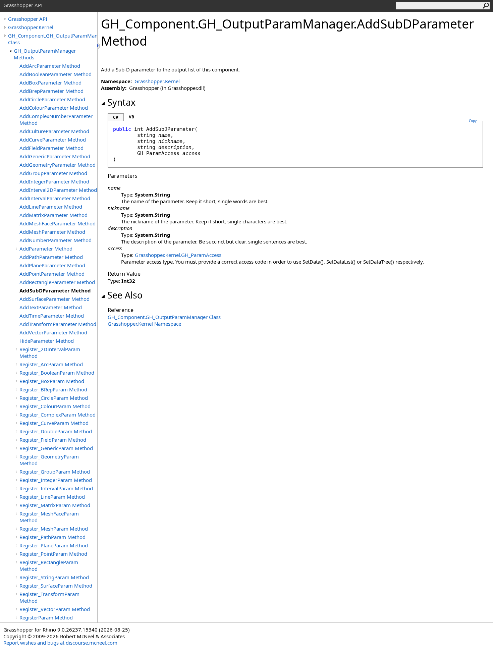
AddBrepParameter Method (51, 91)
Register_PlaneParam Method (53, 545)
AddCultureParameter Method (54, 131)
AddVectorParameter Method (53, 332)
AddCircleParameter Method (52, 99)
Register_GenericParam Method (56, 448)
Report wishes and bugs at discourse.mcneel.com (60, 642)
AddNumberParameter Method (55, 240)
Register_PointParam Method (53, 553)
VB (131, 117)
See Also (125, 295)
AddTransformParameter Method (57, 324)
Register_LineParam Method (52, 496)
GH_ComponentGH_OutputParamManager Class (164, 317)
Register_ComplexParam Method (57, 414)
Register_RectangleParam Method (48, 565)
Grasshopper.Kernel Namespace (144, 323)
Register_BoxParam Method (51, 381)
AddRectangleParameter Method (57, 282)
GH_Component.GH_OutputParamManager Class (52, 39)
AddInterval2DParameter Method (58, 189)
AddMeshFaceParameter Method (57, 223)
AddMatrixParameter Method (53, 215)
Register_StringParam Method (54, 577)
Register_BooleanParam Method (56, 372)
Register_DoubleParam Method (55, 431)
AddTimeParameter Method (51, 315)
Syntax (121, 102)
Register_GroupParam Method (54, 471)
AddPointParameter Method (52, 273)
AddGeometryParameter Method (57, 164)
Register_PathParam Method (52, 537)
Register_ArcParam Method (51, 364)
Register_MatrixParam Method (54, 505)
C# (115, 117)
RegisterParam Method (46, 617)
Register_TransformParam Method (49, 597)
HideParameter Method (46, 340)
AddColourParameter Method (53, 107)
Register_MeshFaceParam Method (49, 517)
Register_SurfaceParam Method (55, 585)
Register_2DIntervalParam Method (49, 352)
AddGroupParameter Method (53, 173)
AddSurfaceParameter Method (54, 298)
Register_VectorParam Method (54, 609)
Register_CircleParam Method (53, 397)
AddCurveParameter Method (52, 139)
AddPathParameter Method (51, 257)
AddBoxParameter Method (50, 82)
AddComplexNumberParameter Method (56, 119)
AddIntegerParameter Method (54, 181)
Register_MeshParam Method (53, 528)
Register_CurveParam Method (54, 423)
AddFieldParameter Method (51, 148)
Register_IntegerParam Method (55, 480)
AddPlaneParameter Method (52, 265)
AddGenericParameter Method (54, 156)
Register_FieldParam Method (52, 439)
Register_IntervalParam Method (56, 488)
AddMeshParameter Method (52, 231)
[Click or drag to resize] (99, 46)
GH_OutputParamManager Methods (45, 54)
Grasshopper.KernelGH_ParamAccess (178, 255)
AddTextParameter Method (50, 307)
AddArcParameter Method (49, 65)
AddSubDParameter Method (55, 290)
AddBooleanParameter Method (55, 74)
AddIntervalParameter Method (54, 198)
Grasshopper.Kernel (30, 27)
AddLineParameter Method (50, 206)
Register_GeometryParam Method (49, 460)
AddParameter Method (45, 248)
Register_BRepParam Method (53, 389)
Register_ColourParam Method (55, 406)
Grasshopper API (27, 18)
